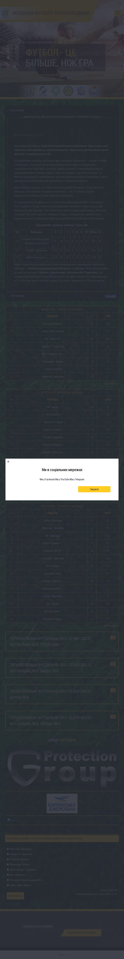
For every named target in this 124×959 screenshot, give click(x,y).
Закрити (94, 489)
